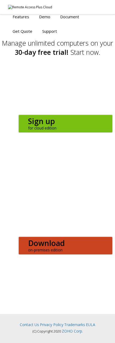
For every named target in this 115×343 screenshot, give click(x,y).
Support (49, 31)
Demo (44, 16)
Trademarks (74, 324)
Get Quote (22, 31)
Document (69, 16)
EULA (90, 324)
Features (21, 16)
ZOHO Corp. (72, 331)
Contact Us (29, 324)
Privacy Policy (51, 324)
